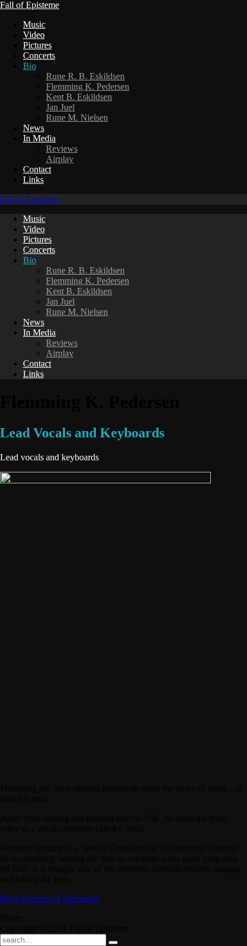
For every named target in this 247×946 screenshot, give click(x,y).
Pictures (37, 45)
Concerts (39, 55)
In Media (39, 138)
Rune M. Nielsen (77, 117)
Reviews (62, 148)
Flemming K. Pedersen (87, 86)
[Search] (113, 942)
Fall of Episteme (29, 5)
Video (34, 35)
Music (34, 24)
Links (33, 179)
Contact (37, 169)
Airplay (60, 159)
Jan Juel (60, 107)
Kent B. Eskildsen (79, 97)
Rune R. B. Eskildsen (85, 76)
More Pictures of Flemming (49, 898)
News (33, 128)
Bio (29, 66)
